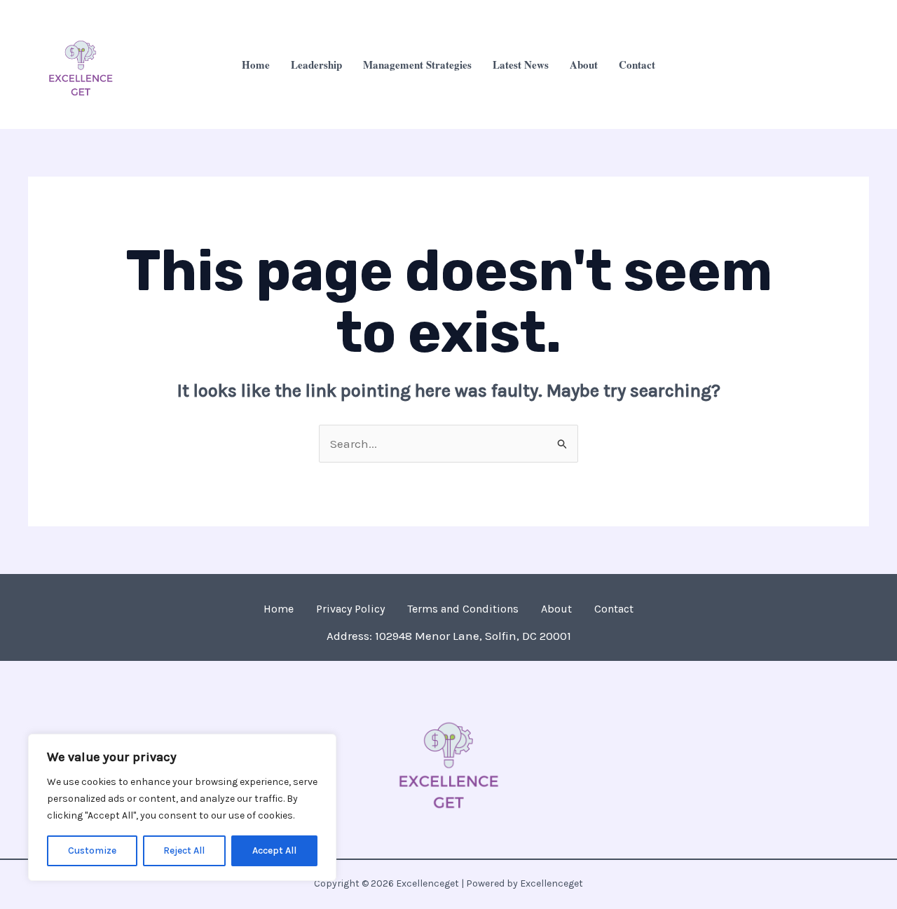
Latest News (521, 64)
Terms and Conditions (463, 608)
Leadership (316, 64)
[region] (182, 807)
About (584, 64)
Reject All (184, 850)
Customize (92, 850)
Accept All (274, 850)
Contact (637, 64)
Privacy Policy (350, 608)
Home (256, 64)
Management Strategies (417, 64)
